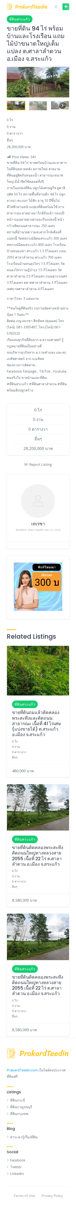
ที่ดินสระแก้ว (19, 19)
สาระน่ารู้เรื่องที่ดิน (24, 1137)
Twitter (16, 1167)
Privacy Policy (52, 1195)
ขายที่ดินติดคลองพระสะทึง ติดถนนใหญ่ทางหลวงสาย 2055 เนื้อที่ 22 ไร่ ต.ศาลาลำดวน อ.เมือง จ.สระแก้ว (37, 855)
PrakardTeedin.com (22, 1070)
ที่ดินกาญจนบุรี (21, 1107)
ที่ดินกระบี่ (17, 1100)
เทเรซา (38, 524)
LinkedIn (17, 1173)
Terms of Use (24, 1195)
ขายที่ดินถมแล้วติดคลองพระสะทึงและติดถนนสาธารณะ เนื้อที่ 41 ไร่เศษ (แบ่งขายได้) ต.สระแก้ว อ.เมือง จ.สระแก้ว (36, 723)
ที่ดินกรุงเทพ (19, 1113)
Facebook (17, 1160)
